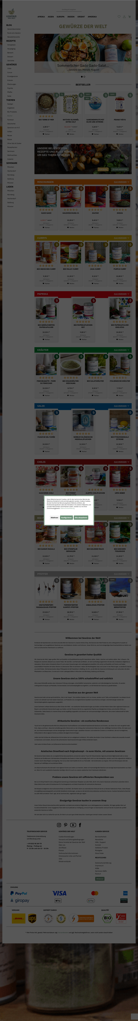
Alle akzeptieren (81, 518)
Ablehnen (54, 518)
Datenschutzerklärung (67, 508)
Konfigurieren (66, 518)
